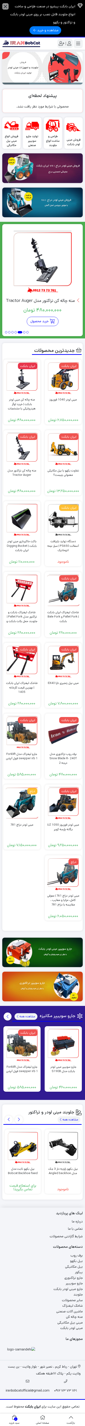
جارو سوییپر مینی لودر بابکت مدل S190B (63, 1069)
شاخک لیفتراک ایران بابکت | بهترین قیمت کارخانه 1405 (22, 687)
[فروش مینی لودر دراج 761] (42, 168)
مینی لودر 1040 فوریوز (63, 400)
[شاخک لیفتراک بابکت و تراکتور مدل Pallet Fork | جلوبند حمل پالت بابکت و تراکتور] (22, 590)
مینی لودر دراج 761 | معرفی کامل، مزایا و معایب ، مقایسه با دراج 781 (63, 900)
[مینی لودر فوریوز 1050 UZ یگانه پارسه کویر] (63, 803)
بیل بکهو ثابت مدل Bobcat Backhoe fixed (23, 1171)
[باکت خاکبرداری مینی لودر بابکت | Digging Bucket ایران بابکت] (22, 519)
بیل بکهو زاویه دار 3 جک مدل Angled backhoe (63, 1171)
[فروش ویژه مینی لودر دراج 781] (42, 202)
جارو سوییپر (74, 1283)
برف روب (76, 1255)
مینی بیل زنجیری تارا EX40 (63, 683)
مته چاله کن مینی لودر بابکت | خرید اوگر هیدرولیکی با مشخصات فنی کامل (22, 406)
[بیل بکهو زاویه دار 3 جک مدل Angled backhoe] (63, 1147)
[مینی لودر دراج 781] (22, 803)
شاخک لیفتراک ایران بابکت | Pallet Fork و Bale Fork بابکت (63, 616)
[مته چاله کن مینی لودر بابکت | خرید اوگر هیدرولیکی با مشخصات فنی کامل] (22, 378)
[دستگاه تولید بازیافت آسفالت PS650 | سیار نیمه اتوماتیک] (63, 519)
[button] (27, 332)
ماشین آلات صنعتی (69, 1311)
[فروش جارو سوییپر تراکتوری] (42, 986)
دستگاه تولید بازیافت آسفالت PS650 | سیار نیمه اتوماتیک (63, 545)
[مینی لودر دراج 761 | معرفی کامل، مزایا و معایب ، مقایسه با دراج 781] (63, 874)
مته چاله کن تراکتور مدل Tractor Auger (41, 301)
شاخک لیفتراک (72, 1305)
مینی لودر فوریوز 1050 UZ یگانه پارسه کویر (63, 827)
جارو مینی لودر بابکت (68, 1289)
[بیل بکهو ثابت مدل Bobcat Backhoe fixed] (23, 1147)
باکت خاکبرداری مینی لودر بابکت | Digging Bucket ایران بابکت (22, 545)
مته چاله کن (74, 1316)
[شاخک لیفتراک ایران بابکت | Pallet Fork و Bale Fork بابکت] (63, 590)
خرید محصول (39, 321)
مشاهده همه (27, 1016)
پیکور (79, 1272)
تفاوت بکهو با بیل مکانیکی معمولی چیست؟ (63, 472)
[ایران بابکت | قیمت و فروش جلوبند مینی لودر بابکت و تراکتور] (21, 43)
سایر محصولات (72, 1300)
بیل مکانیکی (74, 1266)
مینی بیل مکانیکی (70, 1322)
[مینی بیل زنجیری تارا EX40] (63, 661)
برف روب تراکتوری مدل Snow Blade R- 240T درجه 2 (63, 758)
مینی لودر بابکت (71, 1328)
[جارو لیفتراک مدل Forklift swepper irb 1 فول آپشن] (22, 732)
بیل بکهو (76, 1261)
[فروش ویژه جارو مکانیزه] (42, 952)
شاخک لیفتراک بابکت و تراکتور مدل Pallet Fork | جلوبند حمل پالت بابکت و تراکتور (21, 619)
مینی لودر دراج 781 (21, 825)
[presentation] (8, 1016)
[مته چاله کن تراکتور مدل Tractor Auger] (42, 262)
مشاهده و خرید (47, 30)
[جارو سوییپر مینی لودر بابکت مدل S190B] (63, 1044)
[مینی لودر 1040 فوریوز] (63, 378)
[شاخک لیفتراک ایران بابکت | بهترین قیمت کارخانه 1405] (22, 661)
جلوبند (78, 1294)
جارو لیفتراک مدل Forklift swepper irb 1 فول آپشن (22, 756)
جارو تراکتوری (73, 1277)
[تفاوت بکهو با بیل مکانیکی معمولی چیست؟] (63, 448)
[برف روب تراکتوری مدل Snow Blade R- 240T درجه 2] (63, 732)
